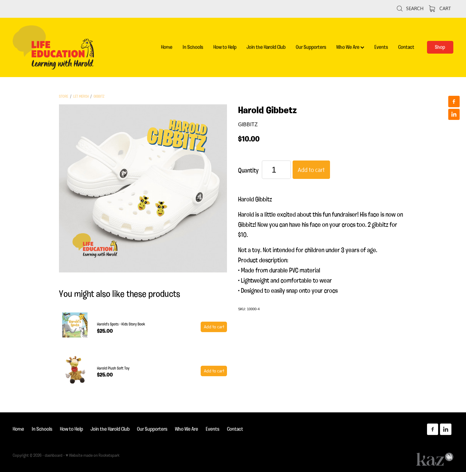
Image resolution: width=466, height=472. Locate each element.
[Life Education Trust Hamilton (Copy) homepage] (57, 47)
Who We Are (348, 47)
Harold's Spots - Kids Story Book (121, 324)
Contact (406, 47)
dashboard (53, 455)
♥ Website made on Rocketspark (93, 455)
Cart (444, 8)
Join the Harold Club (266, 47)
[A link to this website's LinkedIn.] (454, 114)
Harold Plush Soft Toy (113, 368)
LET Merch (81, 96)
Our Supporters (311, 47)
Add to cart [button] (311, 169)
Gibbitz (99, 96)
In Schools (193, 47)
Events (381, 47)
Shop (440, 47)
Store (63, 96)
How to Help (224, 47)
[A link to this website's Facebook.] (454, 101)
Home (166, 47)
